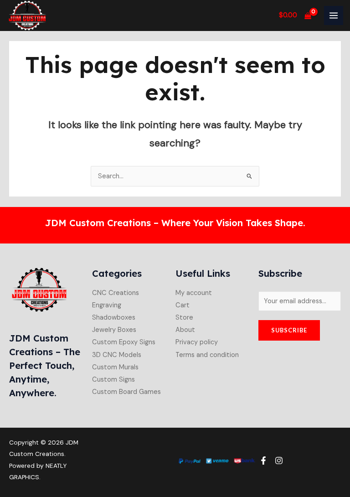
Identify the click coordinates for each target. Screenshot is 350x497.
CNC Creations (115, 293)
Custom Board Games (126, 392)
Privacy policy (196, 342)
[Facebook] (263, 461)
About (185, 330)
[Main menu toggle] (333, 15)
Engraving (106, 305)
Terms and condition (207, 355)
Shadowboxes (113, 317)
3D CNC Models (116, 355)
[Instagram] (279, 461)
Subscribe (289, 330)
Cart (182, 305)
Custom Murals (115, 367)
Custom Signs (113, 379)
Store (184, 317)
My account (193, 293)
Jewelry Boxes (114, 330)
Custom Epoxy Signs (123, 342)
